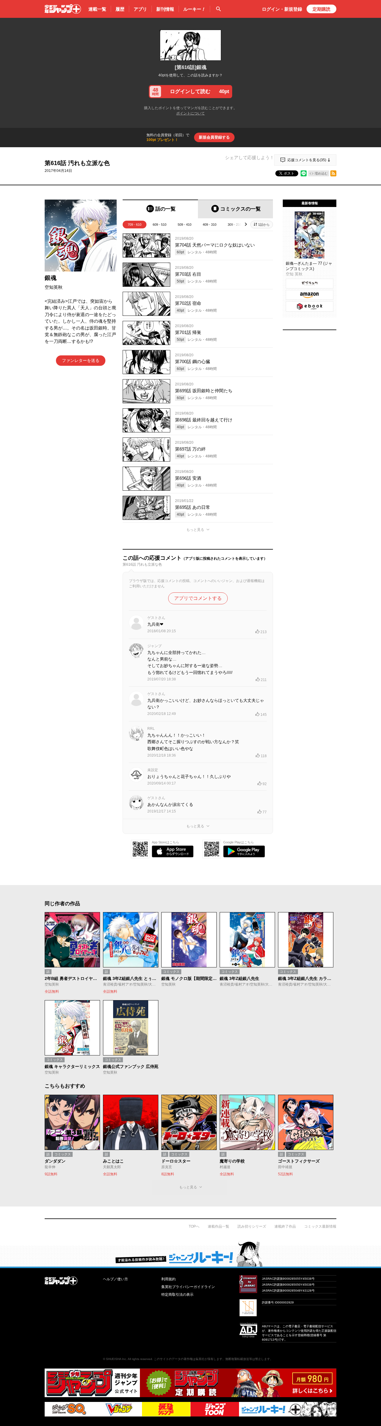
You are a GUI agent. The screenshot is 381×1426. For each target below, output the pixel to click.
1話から (264, 224)
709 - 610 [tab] (134, 224)
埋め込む (321, 173)
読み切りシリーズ (252, 1226)
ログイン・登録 (282, 9)
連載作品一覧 (218, 1226)
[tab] (160, 209)
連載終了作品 (285, 1226)
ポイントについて (190, 113)
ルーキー (194, 9)
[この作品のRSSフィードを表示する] (333, 173)
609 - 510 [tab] (159, 224)
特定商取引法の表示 (177, 1294)
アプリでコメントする (198, 598)
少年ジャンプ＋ (63, 9)
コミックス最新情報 (320, 1226)
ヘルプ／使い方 (115, 1279)
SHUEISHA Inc (116, 1359)
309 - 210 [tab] (234, 224)
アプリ (140, 9)
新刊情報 (165, 9)
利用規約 (168, 1279)
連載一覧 (97, 9)
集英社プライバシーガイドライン (188, 1287)
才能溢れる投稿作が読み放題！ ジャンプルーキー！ (190, 1254)
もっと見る (195, 530)
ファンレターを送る (80, 360)
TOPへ (194, 1226)
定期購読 (321, 9)
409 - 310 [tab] (209, 224)
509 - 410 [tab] (184, 224)
